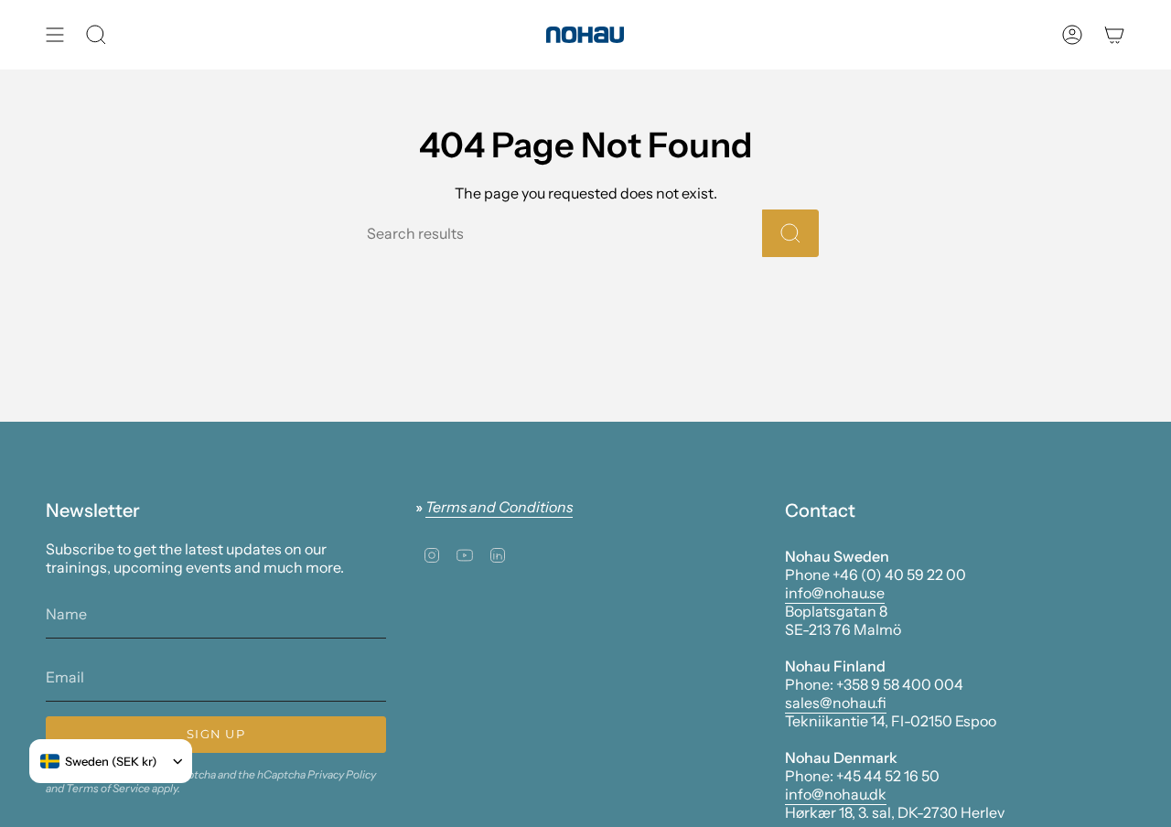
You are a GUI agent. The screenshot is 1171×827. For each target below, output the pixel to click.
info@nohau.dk (835, 794)
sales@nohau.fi (835, 702)
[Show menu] (55, 35)
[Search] (790, 233)
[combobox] (98, 761)
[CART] (1114, 35)
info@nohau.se (835, 593)
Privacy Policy (341, 774)
